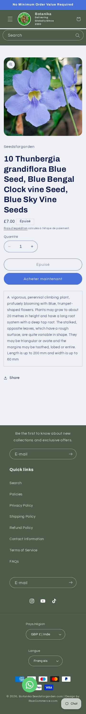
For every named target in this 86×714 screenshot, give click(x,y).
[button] (10, 19)
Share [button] (15, 378)
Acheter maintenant (43, 279)
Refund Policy (21, 528)
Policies (16, 494)
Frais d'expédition (15, 228)
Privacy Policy (21, 505)
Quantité (11, 236)
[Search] (77, 35)
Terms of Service (24, 550)
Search (16, 483)
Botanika (25, 696)
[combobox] (43, 35)
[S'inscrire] (70, 454)
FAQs (14, 561)
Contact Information (27, 539)
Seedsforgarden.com (47, 696)
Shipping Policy (22, 516)
